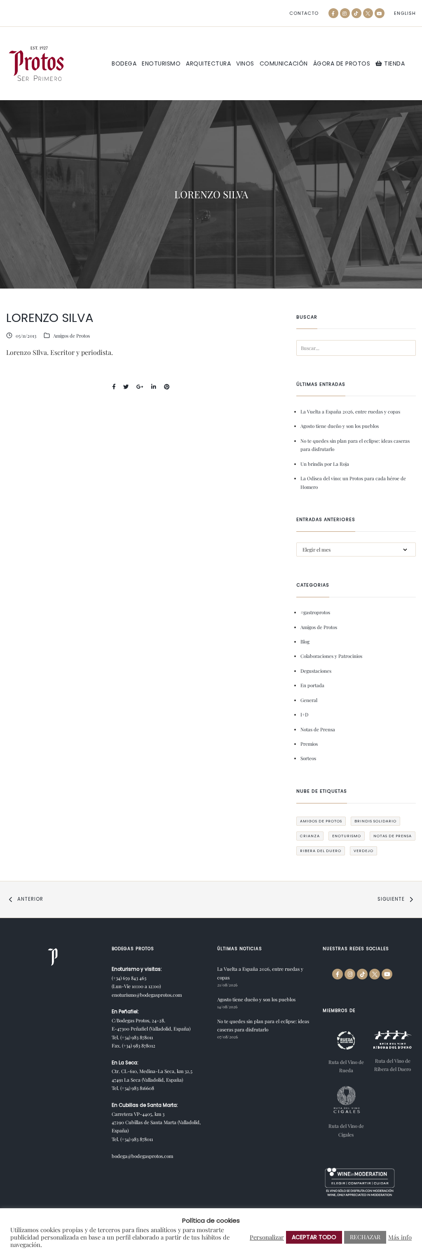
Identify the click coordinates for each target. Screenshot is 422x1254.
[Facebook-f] (333, 13)
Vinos (245, 63)
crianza (310, 835)
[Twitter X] (368, 13)
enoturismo (346, 835)
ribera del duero (320, 850)
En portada (312, 685)
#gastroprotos (315, 612)
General (308, 700)
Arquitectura (208, 63)
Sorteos (308, 758)
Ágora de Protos (341, 63)
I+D (304, 714)
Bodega (124, 63)
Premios (309, 743)
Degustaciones (315, 670)
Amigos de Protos (71, 335)
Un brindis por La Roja (324, 463)
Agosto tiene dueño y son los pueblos (339, 426)
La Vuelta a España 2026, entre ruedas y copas (350, 411)
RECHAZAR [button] (365, 1237)
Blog (304, 641)
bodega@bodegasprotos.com (142, 1156)
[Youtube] (379, 13)
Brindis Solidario (375, 821)
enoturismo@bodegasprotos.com (147, 994)
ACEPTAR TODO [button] (314, 1237)
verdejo (363, 850)
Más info (400, 1237)
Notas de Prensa (317, 729)
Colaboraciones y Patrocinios (331, 656)
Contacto (304, 13)
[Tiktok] (356, 13)
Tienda (393, 63)
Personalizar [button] (267, 1237)
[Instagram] (345, 13)
